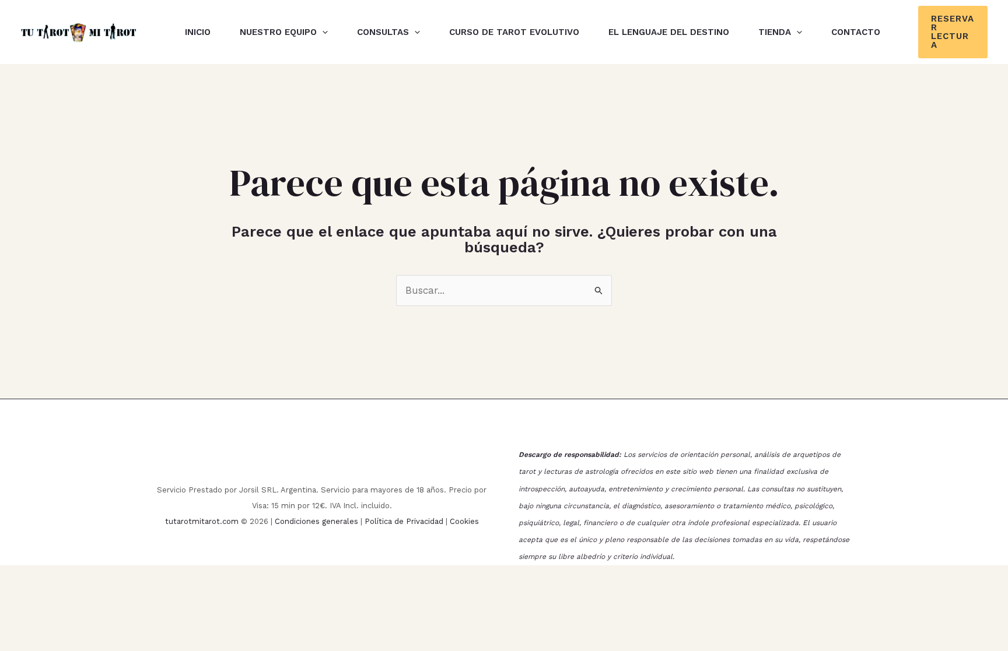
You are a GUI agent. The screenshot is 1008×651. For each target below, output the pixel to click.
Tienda (774, 32)
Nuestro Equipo (278, 32)
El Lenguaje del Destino (668, 32)
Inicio (198, 32)
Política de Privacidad (404, 521)
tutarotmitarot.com (202, 521)
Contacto (855, 32)
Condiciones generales (316, 521)
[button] (322, 32)
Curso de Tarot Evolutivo (514, 32)
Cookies (464, 521)
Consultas (383, 32)
